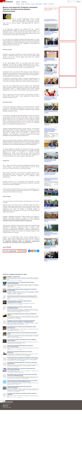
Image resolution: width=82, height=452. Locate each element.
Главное (18, 4)
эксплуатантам (28, 122)
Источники (27, 4)
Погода (32, 4)
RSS (10, 407)
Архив (22, 4)
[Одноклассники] (32, 251)
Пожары (45, 4)
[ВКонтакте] (29, 251)
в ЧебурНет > (51, 4)
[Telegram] (35, 251)
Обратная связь (5, 405)
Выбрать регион (5, 406)
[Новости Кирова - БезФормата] (6, 1)
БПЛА (34, 54)
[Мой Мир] (38, 251)
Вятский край (12, 251)
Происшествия (38, 4)
